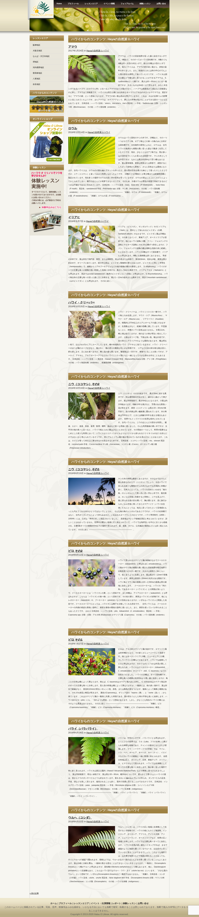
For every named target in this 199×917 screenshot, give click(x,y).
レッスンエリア (81, 903)
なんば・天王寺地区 (41, 56)
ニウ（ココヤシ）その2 (84, 384)
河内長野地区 (38, 67)
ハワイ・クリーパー (81, 302)
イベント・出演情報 (100, 903)
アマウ (72, 46)
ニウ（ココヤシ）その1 (84, 469)
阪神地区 (36, 45)
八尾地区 (36, 79)
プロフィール (65, 903)
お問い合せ (143, 903)
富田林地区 (37, 73)
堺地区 (35, 62)
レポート (116, 903)
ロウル (72, 128)
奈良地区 (36, 84)
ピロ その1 (75, 639)
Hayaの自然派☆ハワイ (97, 50)
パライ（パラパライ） (83, 728)
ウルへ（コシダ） (80, 817)
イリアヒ (74, 217)
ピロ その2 (75, 551)
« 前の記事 (34, 893)
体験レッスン (129, 903)
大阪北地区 (37, 51)
